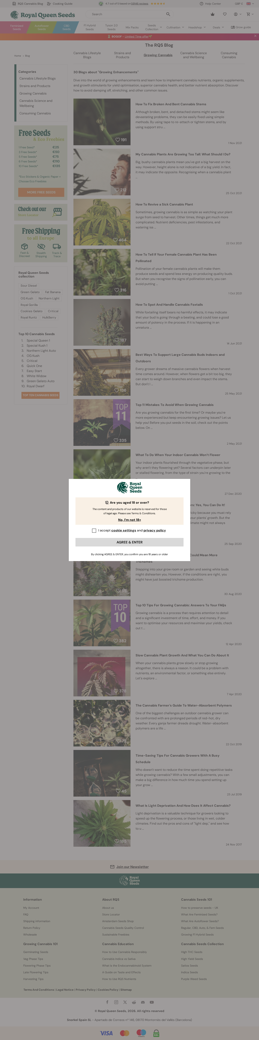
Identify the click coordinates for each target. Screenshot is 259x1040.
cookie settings (123, 530)
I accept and (132, 530)
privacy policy (154, 530)
